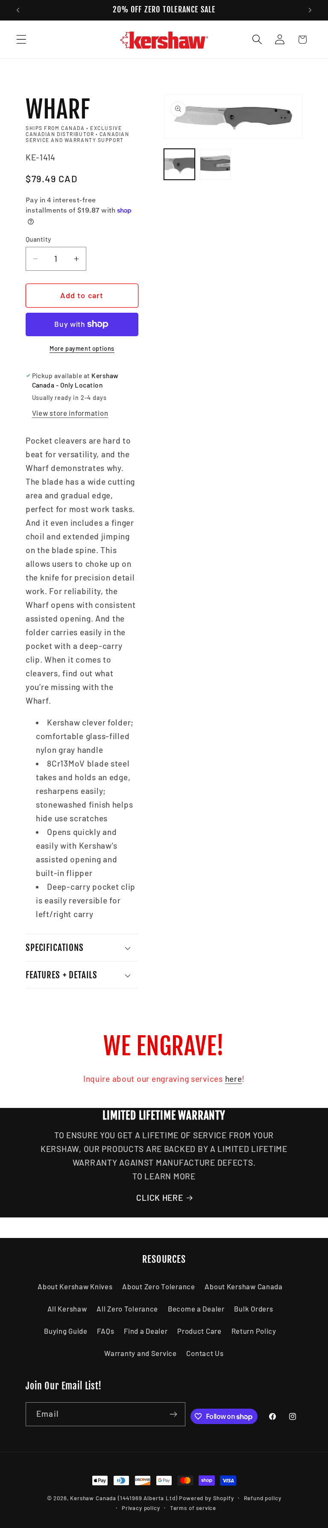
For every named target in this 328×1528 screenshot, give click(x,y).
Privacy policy (141, 1507)
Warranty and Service (140, 1353)
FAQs (105, 1331)
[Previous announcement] (18, 9)
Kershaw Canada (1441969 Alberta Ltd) (123, 1498)
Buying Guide (66, 1331)
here (233, 1079)
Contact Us (204, 1353)
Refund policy (262, 1498)
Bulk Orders (253, 1308)
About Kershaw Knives (75, 1286)
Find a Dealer (145, 1331)
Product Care (199, 1331)
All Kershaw (67, 1308)
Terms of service (193, 1507)
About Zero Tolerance (158, 1286)
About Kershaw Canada (243, 1286)
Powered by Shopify (206, 1498)
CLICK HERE (159, 1197)
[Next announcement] (310, 9)
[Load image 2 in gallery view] (215, 164)
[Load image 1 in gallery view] (179, 164)
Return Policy (253, 1331)
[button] (21, 39)
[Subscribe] (173, 1414)
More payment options (82, 348)
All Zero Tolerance (127, 1308)
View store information (70, 413)
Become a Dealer (196, 1308)
